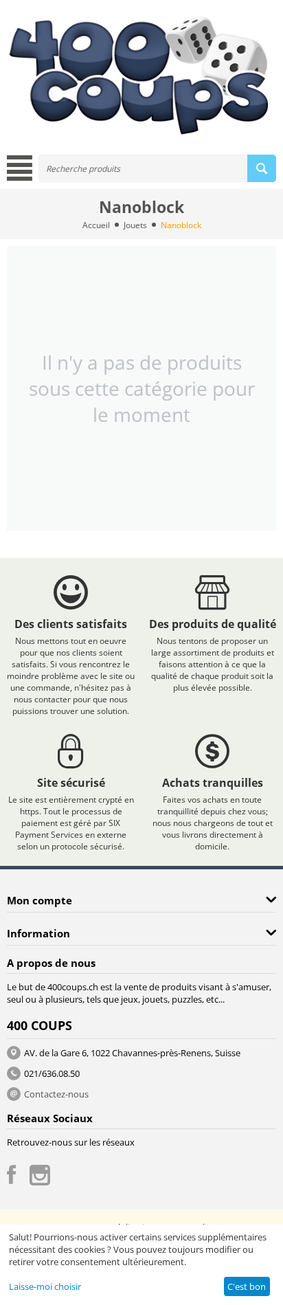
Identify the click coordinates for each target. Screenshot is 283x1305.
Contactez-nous (56, 1094)
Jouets (135, 225)
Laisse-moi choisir (45, 1286)
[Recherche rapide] (261, 168)
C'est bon (246, 1286)
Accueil (96, 225)
